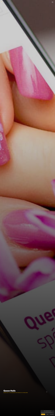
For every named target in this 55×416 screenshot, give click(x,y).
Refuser (47, 414)
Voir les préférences (52, 414)
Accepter (43, 414)
